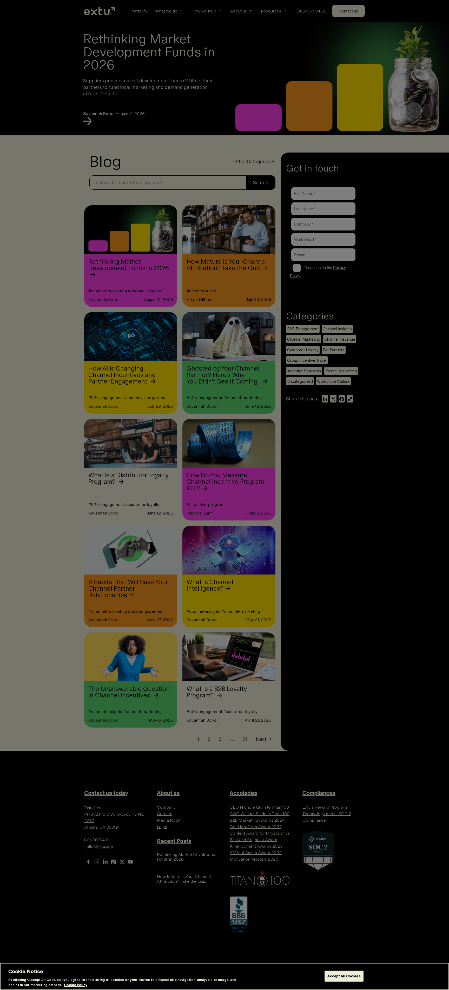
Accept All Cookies (343, 976)
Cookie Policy (75, 984)
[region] (224, 976)
